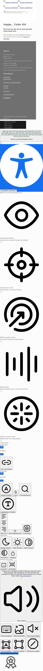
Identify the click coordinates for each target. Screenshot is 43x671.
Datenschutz (7, 79)
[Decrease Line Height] (1, 480)
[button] (1, 143)
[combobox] (21, 136)
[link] (26, 12)
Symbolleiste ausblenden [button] (8, 190)
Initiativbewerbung (8, 94)
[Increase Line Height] (1, 473)
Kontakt (5, 88)
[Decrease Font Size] (1, 454)
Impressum (6, 77)
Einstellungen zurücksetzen (9, 653)
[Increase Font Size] (1, 447)
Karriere (5, 86)
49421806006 (8, 128)
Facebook (6, 91)
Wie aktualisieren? (25, 576)
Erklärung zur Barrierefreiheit (12, 82)
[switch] (1, 242)
